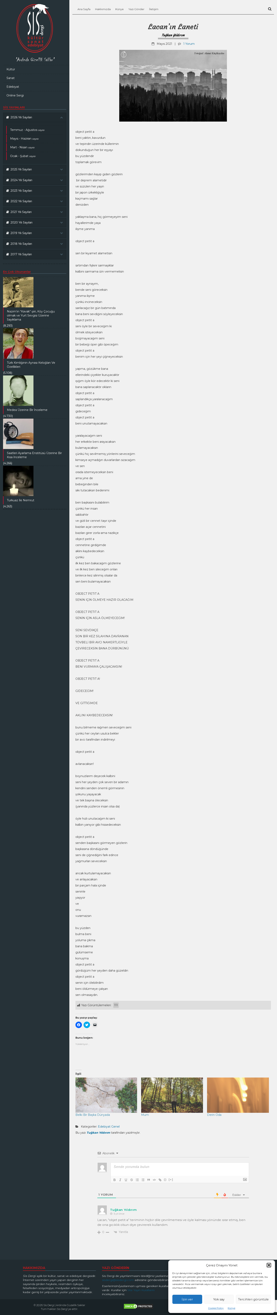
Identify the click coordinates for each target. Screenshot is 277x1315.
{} (165, 1179)
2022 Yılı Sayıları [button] (20, 201)
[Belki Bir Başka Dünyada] (106, 1095)
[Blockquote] (148, 1179)
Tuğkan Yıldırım (173, 35)
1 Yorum (189, 44)
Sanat (10, 78)
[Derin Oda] (238, 1095)
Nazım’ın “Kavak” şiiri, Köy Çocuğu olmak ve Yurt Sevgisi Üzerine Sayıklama (31, 315)
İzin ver (187, 1299)
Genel (115, 1126)
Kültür (10, 69)
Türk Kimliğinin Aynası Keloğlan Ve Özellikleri (31, 365)
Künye (231, 1308)
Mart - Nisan (22, 147)
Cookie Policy (216, 1308)
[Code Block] (154, 1179)
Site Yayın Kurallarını (141, 1290)
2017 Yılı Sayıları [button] (20, 254)
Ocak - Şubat (22, 156)
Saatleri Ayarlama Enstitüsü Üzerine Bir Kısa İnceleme (34, 455)
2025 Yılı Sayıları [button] (20, 169)
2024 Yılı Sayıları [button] (20, 180)
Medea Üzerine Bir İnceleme (27, 410)
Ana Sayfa (83, 9)
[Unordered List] (143, 1179)
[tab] (34, 117)
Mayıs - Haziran (24, 138)
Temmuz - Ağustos (27, 130)
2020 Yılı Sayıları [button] (20, 222)
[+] (171, 1179)
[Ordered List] (137, 1179)
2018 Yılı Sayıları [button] (20, 244)
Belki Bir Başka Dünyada (92, 1115)
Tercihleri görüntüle (253, 1299)
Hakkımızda (103, 9)
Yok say (218, 1299)
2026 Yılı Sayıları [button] (20, 117)
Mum (145, 1115)
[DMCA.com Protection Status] (138, 1307)
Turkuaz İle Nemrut (20, 500)
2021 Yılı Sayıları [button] (20, 212)
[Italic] (120, 1179)
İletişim (153, 9)
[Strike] (131, 1179)
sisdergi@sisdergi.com (118, 1280)
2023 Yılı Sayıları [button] (20, 190)
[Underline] (126, 1179)
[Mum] (172, 1095)
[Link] (160, 1179)
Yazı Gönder (136, 9)
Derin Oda (214, 1115)
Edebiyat (12, 87)
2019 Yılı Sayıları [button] (20, 233)
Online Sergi (15, 95)
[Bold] (114, 1179)
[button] (269, 1265)
